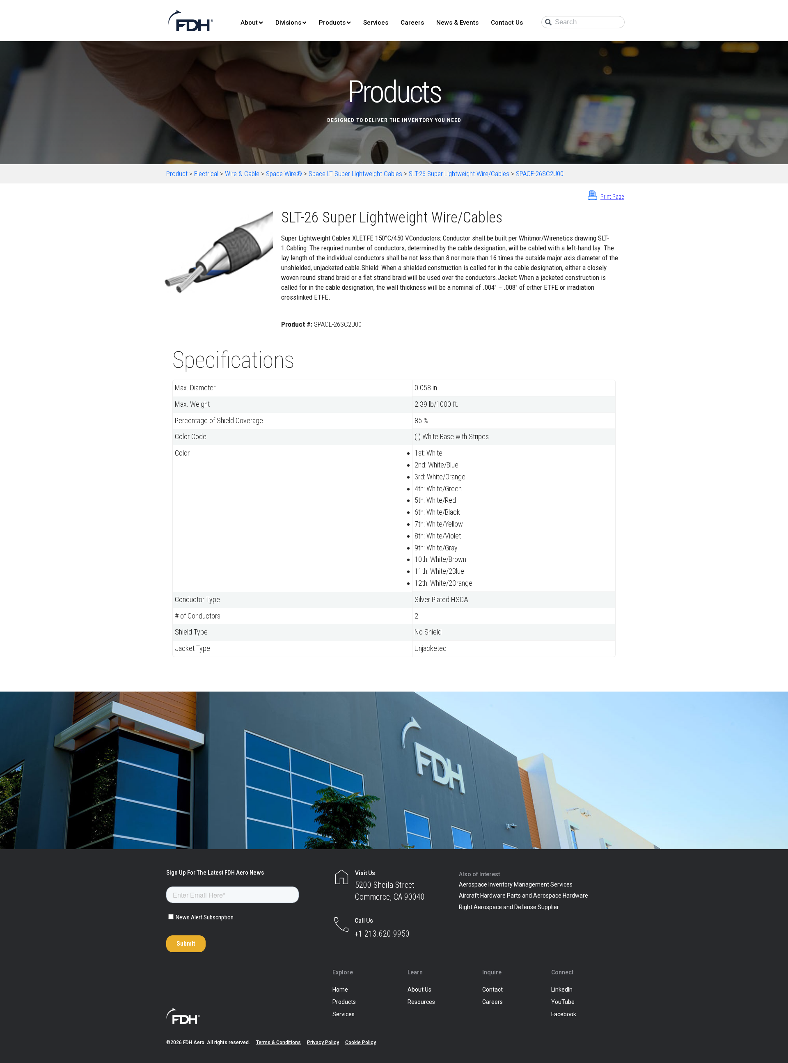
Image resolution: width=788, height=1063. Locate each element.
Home (340, 989)
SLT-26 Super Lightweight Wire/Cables (459, 174)
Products (332, 22)
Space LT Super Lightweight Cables (355, 174)
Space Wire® (284, 174)
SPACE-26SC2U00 (540, 174)
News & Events (457, 22)
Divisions (288, 22)
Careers (412, 22)
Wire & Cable (242, 174)
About (249, 22)
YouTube (563, 1002)
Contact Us (507, 22)
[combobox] (583, 22)
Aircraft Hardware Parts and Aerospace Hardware (523, 895)
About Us (419, 989)
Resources (421, 1002)
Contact (492, 989)
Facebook (563, 1014)
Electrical (206, 174)
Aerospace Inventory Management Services (516, 884)
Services (375, 22)
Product (177, 174)
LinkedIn (562, 989)
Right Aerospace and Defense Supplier (509, 907)
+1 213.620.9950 (382, 934)
